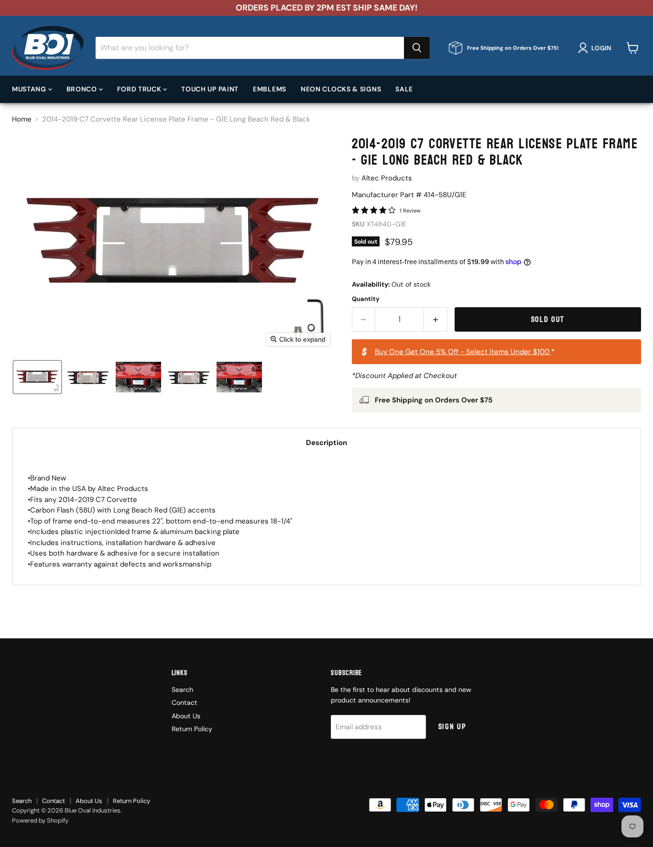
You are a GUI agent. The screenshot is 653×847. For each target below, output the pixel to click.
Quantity (366, 298)
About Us (186, 716)
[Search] (417, 48)
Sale (404, 88)
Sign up (452, 726)
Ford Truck (140, 88)
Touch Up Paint (210, 88)
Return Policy (192, 728)
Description (326, 442)
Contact (184, 702)
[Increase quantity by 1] (435, 319)
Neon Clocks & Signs (341, 88)
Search (182, 689)
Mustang (30, 88)
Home (22, 119)
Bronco (82, 88)
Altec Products (386, 178)
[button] (596, 48)
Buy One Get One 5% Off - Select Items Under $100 (463, 352)
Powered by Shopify (40, 820)
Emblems (269, 88)
